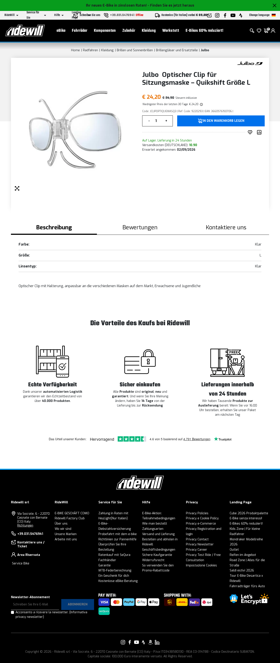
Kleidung (149, 31)
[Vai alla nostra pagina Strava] (143, 642)
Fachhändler (107, 560)
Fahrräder (79, 31)
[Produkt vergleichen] (260, 132)
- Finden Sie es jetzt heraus (171, 5)
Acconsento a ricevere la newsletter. (51, 614)
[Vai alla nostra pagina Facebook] (129, 642)
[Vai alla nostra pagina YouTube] (136, 642)
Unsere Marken (66, 534)
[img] (201, 104)
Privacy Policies (197, 513)
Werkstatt (170, 31)
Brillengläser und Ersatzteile (177, 50)
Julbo (205, 50)
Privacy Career (196, 550)
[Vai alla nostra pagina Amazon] (150, 642)
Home (75, 50)
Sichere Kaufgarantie (157, 555)
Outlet (234, 550)
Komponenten (105, 31)
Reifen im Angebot (243, 555)
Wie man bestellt (154, 524)
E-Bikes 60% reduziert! (204, 31)
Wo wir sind (63, 529)
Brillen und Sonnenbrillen (135, 50)
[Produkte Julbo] (250, 63)
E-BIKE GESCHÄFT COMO (72, 513)
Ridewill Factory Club (70, 518)
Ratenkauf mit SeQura (114, 555)
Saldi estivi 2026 (242, 570)
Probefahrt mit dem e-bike (117, 534)
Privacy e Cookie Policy (202, 518)
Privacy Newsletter (200, 544)
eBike (61, 31)
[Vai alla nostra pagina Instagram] (123, 642)
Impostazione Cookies (201, 565)
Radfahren (90, 50)
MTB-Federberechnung (114, 570)
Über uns (61, 524)
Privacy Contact (197, 539)
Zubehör (128, 31)
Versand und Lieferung (158, 534)
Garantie (104, 565)
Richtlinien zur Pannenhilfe (117, 539)
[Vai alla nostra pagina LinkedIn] (157, 642)
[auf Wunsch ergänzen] (251, 132)
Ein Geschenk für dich (113, 576)
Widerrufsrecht (153, 560)
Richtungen (25, 525)
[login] (273, 31)
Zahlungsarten (152, 529)
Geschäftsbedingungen (158, 550)
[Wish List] (259, 31)
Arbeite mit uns (66, 539)
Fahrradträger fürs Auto (247, 586)
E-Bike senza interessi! (246, 518)
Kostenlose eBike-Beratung (118, 581)
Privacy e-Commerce (201, 524)
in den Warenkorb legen (223, 120)
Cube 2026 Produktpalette (249, 513)
